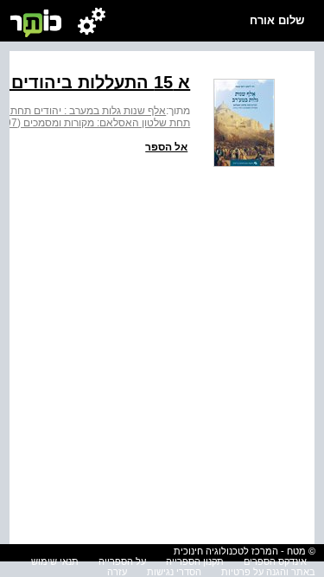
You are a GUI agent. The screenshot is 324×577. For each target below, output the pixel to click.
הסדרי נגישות (174, 572)
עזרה (117, 572)
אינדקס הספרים (275, 561)
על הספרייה (122, 561)
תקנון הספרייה (195, 561)
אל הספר (166, 147)
